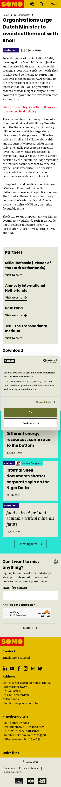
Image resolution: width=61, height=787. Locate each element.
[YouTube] (12, 669)
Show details (43, 402)
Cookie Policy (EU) (13, 772)
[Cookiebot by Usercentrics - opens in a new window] (43, 361)
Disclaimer (9, 768)
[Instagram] (26, 668)
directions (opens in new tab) (22, 703)
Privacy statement (29, 768)
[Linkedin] (5, 668)
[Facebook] (19, 668)
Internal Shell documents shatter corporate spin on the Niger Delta (28, 478)
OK (30, 412)
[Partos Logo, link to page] (42, 781)
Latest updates (22, 14)
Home (6, 14)
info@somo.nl (21, 657)
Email (15, 588)
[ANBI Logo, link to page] (19, 781)
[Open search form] (42, 4)
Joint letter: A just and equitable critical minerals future (30, 518)
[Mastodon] (33, 668)
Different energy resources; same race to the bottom (28, 439)
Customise (28, 423)
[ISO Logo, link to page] (30, 781)
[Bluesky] (40, 668)
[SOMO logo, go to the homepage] (12, 4)
